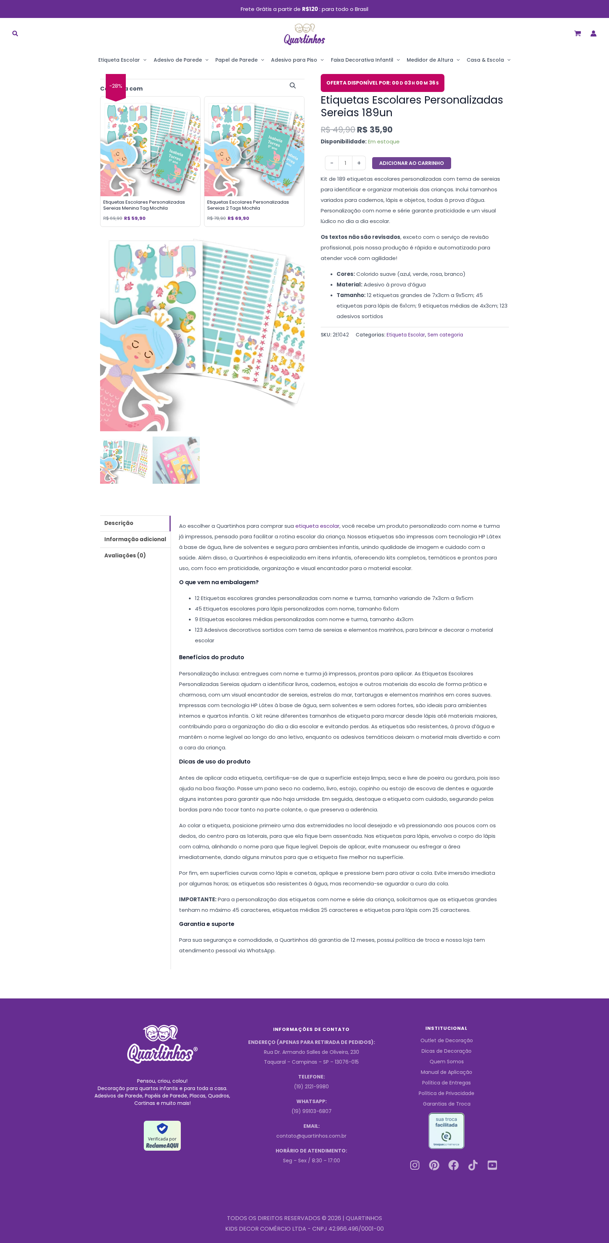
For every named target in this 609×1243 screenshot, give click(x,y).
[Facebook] (453, 1165)
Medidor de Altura (430, 59)
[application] (143, 59)
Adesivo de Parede (178, 59)
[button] (15, 34)
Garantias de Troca (446, 1103)
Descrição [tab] (118, 523)
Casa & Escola (485, 59)
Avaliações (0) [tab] (125, 555)
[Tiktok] (473, 1165)
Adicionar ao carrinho (411, 163)
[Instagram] (415, 1165)
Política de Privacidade (446, 1093)
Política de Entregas (446, 1082)
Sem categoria (445, 335)
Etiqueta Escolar (119, 59)
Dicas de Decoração (447, 1051)
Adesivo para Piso (294, 59)
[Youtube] (492, 1165)
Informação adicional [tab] (135, 539)
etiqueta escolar (317, 526)
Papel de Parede (236, 59)
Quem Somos (447, 1061)
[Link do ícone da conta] (593, 33)
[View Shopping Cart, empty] (577, 33)
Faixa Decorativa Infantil (362, 59)
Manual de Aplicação (446, 1072)
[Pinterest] (434, 1165)
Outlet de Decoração (446, 1040)
